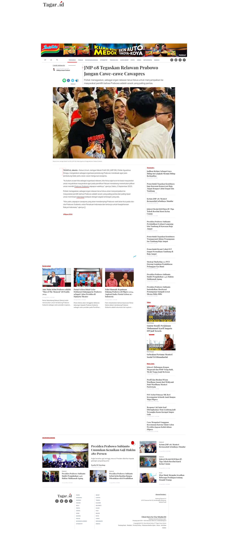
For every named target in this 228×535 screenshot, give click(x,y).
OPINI (77, 513)
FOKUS (80, 60)
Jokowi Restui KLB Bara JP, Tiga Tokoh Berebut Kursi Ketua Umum (160, 211)
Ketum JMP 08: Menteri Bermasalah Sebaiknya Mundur (160, 199)
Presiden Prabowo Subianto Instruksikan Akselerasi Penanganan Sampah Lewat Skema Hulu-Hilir (158, 290)
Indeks (164, 528)
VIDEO (139, 60)
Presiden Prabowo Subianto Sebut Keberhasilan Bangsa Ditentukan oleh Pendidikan (121, 475)
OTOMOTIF (103, 60)
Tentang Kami (122, 525)
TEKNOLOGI (114, 60)
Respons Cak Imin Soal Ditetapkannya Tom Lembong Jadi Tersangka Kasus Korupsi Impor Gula (161, 410)
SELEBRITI (98, 505)
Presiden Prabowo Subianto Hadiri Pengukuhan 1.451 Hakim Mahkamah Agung (160, 276)
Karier (158, 525)
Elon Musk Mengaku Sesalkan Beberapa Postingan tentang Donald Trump (171, 477)
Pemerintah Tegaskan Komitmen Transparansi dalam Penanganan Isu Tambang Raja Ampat (160, 238)
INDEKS (156, 60)
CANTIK (98, 497)
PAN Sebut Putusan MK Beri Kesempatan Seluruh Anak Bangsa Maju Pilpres (161, 396)
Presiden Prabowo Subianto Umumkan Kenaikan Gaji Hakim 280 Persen (113, 449)
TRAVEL (98, 500)
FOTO (133, 60)
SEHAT (98, 495)
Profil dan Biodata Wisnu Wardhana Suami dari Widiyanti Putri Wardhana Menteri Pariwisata (160, 383)
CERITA (78, 510)
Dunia (160, 472)
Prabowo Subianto (81, 186)
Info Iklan (163, 525)
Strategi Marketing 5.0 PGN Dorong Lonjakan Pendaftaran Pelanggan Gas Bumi (159, 263)
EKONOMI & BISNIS (91, 60)
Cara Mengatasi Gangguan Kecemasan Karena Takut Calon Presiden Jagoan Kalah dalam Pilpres (160, 425)
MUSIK (98, 508)
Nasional (73, 83)
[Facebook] (171, 60)
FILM (97, 510)
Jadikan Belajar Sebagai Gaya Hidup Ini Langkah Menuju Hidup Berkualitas (161, 173)
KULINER (98, 503)
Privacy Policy (137, 525)
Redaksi (129, 525)
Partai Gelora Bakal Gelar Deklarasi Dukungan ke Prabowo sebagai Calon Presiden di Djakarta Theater (88, 292)
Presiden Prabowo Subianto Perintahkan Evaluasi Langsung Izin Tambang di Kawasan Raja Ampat (160, 225)
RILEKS (98, 513)
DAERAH (78, 500)
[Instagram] (184, 60)
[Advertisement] (114, 25)
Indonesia (80, 197)
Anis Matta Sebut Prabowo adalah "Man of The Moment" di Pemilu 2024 (56, 291)
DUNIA (78, 495)
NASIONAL (79, 497)
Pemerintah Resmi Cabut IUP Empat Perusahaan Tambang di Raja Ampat (160, 251)
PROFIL (78, 508)
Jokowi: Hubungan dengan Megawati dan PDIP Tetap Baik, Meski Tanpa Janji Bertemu (160, 369)
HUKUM (78, 503)
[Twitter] (175, 60)
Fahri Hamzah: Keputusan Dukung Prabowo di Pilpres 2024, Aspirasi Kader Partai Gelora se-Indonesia (119, 292)
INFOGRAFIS (147, 60)
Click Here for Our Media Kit (154, 517)
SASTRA (78, 516)
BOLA (77, 505)
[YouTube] (180, 60)
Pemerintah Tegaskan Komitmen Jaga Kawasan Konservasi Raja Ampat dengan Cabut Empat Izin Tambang (160, 187)
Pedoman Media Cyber (149, 525)
